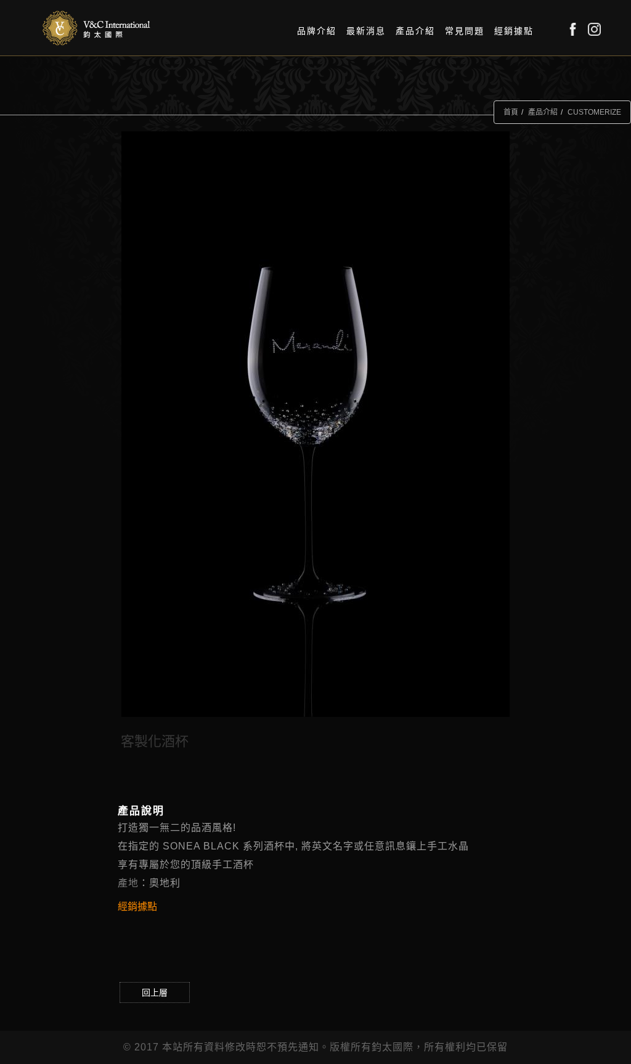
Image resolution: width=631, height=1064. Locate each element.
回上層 (155, 992)
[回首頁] (96, 28)
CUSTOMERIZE (594, 112)
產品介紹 (543, 112)
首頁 (510, 112)
